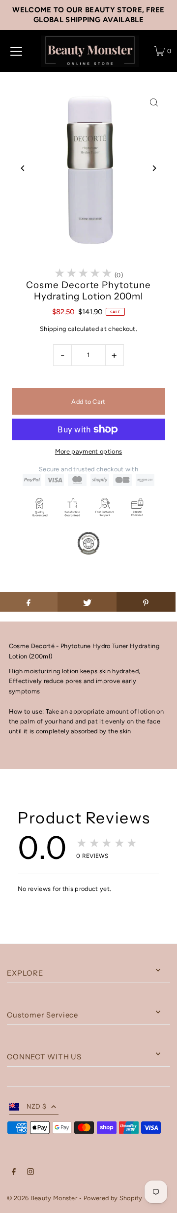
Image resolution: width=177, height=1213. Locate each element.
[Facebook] (14, 1173)
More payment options (88, 451)
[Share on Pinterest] (146, 602)
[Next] (154, 168)
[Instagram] (30, 1173)
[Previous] (23, 168)
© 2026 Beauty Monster (43, 1198)
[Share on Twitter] (87, 602)
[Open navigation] (16, 51)
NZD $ (36, 1106)
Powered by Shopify (113, 1198)
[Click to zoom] (154, 103)
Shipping (53, 328)
